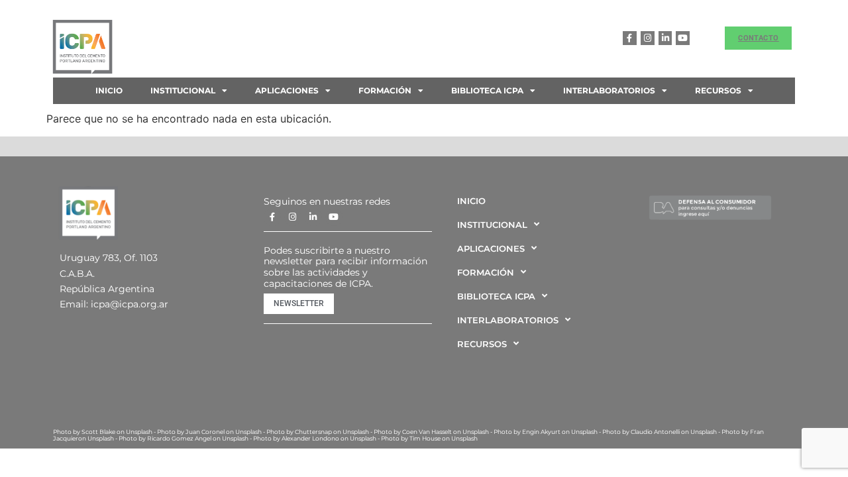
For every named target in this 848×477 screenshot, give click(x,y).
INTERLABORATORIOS (609, 90)
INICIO (109, 90)
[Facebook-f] (630, 38)
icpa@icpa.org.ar (129, 304)
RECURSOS (718, 90)
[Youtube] (683, 38)
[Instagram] (648, 38)
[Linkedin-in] (665, 38)
